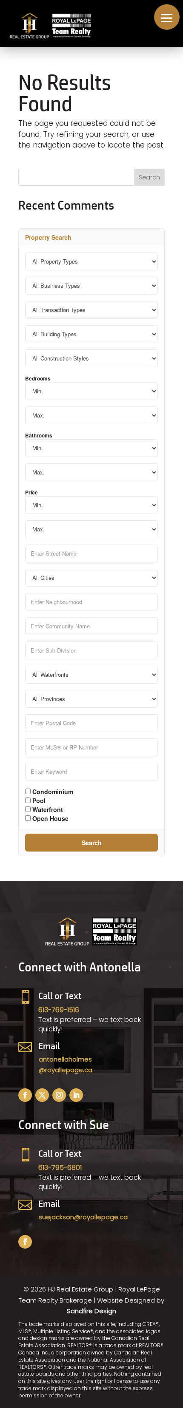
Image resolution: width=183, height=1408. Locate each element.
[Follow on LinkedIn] (76, 1095)
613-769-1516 (58, 1010)
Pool (38, 800)
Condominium (52, 791)
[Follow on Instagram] (59, 1095)
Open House (50, 818)
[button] (167, 17)
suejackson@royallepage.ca (83, 1216)
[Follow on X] (42, 1095)
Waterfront (47, 809)
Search (92, 842)
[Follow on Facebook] (25, 1095)
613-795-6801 (60, 1167)
